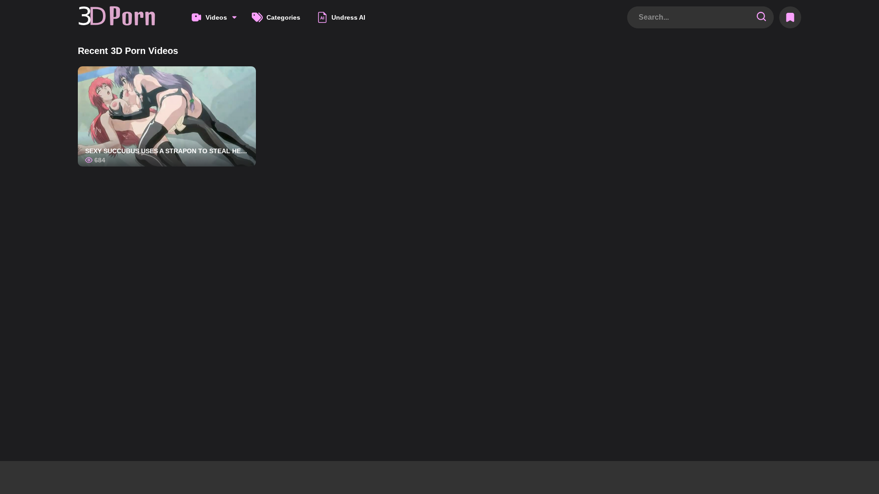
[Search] (761, 17)
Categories (283, 17)
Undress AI (348, 17)
